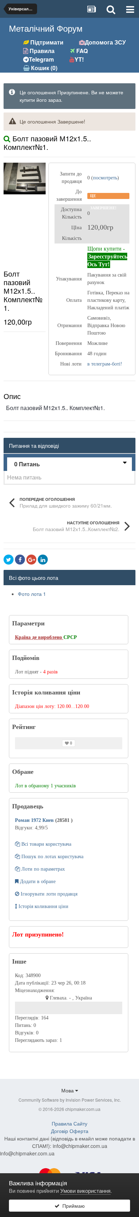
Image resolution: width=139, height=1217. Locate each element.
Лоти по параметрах (42, 869)
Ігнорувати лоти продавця (48, 894)
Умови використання (85, 1190)
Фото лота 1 (32, 593)
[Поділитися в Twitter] (9, 560)
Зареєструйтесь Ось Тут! (107, 260)
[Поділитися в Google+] (31, 560)
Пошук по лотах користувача (51, 856)
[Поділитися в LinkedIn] (43, 560)
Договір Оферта (69, 1130)
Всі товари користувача (45, 844)
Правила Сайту (69, 1123)
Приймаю (72, 1205)
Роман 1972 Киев (35, 820)
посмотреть (105, 177)
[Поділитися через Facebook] (20, 560)
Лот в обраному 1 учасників (45, 785)
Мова (68, 1090)
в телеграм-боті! (104, 364)
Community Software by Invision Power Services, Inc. (70, 1100)
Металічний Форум (46, 28)
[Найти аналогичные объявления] (7, 138)
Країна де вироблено (39, 637)
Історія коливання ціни (42, 906)
